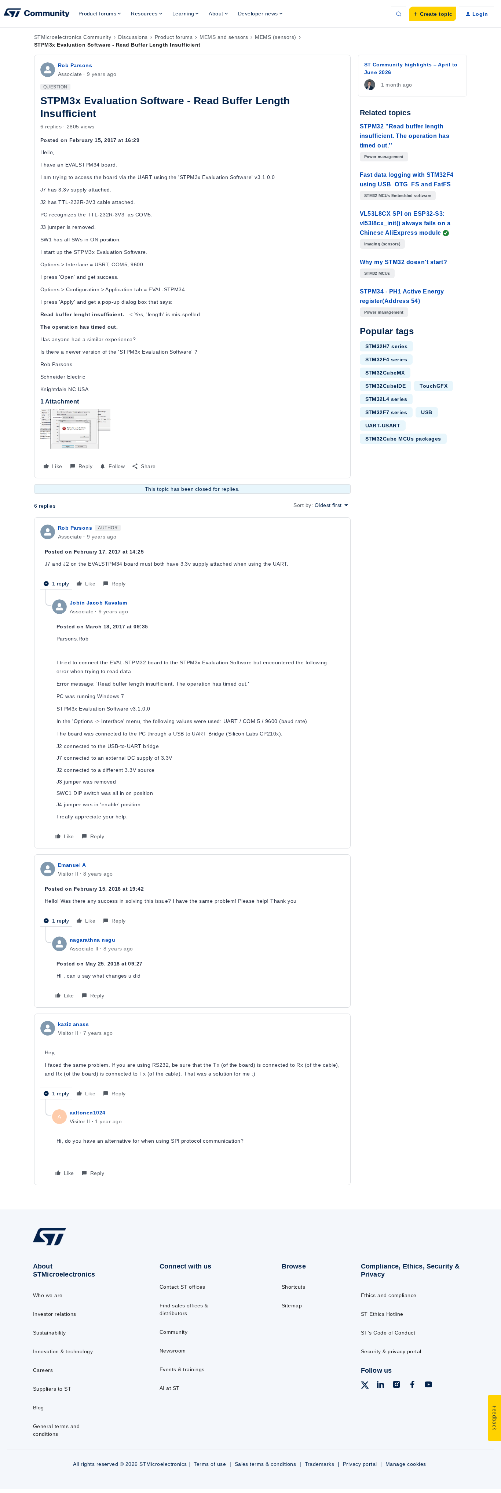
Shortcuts (293, 1287)
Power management (384, 156)
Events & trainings (182, 1369)
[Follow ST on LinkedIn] (380, 1385)
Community (173, 1332)
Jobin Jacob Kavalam (98, 603)
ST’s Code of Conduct (388, 1333)
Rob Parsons (75, 65)
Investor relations (54, 1314)
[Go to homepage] (82, 1245)
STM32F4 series (386, 359)
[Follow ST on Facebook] (412, 1385)
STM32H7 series (386, 346)
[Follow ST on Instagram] (396, 1385)
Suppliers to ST (52, 1389)
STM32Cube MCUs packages (403, 439)
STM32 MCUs (377, 273)
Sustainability (49, 1333)
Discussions (132, 37)
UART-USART (383, 425)
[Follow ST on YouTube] (428, 1385)
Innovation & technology (63, 1351)
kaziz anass (73, 1024)
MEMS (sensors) (275, 37)
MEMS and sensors (224, 37)
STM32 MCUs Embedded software (398, 195)
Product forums (174, 37)
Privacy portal (360, 1464)
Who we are (48, 1295)
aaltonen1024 (88, 1113)
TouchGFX (433, 386)
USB (426, 412)
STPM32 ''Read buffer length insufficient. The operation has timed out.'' (405, 136)
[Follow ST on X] (365, 1386)
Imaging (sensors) (382, 244)
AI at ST (170, 1388)
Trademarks (319, 1464)
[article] (192, 556)
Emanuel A (72, 865)
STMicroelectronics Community (72, 37)
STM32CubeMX (385, 373)
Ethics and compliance (389, 1295)
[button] (432, 14)
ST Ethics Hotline (382, 1314)
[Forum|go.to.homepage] (37, 14)
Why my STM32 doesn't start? (403, 262)
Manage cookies (405, 1464)
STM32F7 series (386, 412)
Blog (38, 1407)
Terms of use (210, 1464)
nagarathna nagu (92, 940)
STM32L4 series (386, 399)
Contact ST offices (182, 1287)
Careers (43, 1370)
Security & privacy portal (391, 1351)
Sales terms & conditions (265, 1464)
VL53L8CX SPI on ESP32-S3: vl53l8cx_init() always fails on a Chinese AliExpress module (405, 223)
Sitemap (292, 1305)
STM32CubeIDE (385, 386)
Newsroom (173, 1351)
